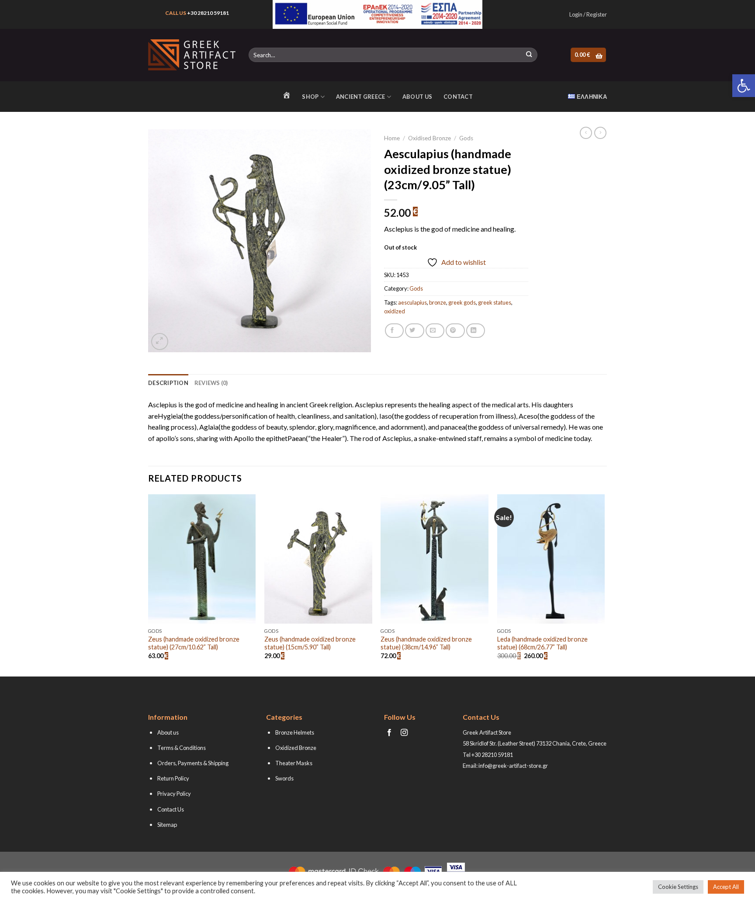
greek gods (462, 302)
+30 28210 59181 (208, 13)
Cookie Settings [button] (678, 886)
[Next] (604, 584)
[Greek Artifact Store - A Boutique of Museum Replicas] (192, 55)
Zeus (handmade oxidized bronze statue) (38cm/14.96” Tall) (426, 643)
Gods (466, 138)
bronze (437, 302)
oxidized (394, 311)
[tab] (168, 383)
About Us (417, 96)
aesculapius (412, 302)
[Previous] (148, 584)
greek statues (494, 302)
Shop (310, 96)
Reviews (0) (211, 382)
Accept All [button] (726, 886)
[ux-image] (378, 14)
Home (392, 138)
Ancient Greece (360, 96)
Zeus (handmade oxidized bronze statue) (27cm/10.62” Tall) (193, 643)
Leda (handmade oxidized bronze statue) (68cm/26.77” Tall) (542, 643)
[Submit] (529, 55)
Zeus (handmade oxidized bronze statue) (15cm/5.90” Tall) (310, 643)
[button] (743, 85)
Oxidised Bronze (429, 138)
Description (168, 382)
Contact (458, 96)
